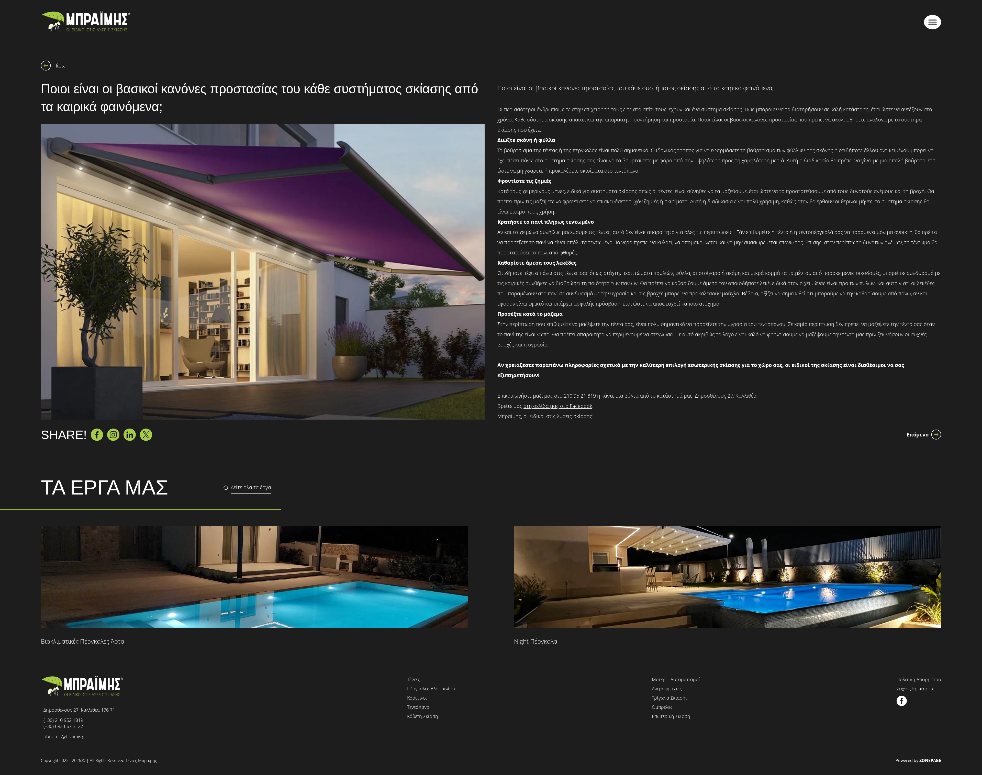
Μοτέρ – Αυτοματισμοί (676, 679)
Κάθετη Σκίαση (422, 716)
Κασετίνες (417, 698)
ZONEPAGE (930, 760)
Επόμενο (918, 434)
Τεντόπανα (418, 707)
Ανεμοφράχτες (667, 689)
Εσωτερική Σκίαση (671, 716)
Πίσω (59, 65)
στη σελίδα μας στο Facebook (557, 405)
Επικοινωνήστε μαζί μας (525, 395)
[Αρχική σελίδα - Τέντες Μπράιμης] (85, 22)
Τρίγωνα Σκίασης (670, 698)
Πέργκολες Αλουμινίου (431, 689)
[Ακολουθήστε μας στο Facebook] (902, 704)
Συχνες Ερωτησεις (915, 689)
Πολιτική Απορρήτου (919, 679)
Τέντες (413, 679)
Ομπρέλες (662, 707)
